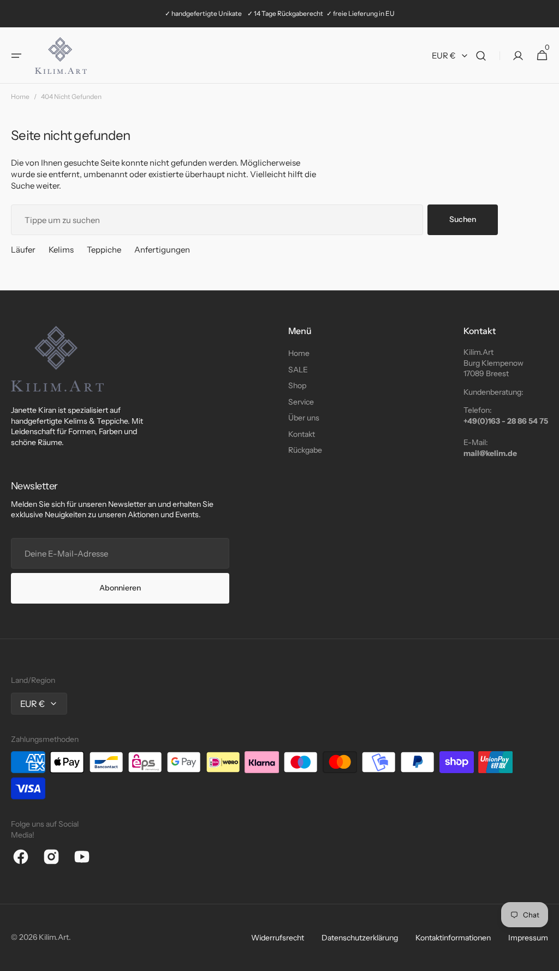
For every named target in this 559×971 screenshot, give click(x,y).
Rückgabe (305, 450)
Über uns (303, 418)
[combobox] (217, 219)
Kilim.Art (54, 937)
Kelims (61, 249)
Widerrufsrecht (277, 938)
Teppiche (104, 249)
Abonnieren (120, 588)
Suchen (462, 219)
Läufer (23, 249)
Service (301, 402)
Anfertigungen (162, 249)
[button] (16, 56)
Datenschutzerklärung (360, 938)
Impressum (528, 938)
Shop (297, 385)
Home (20, 96)
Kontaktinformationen (453, 938)
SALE (298, 370)
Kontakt (301, 434)
